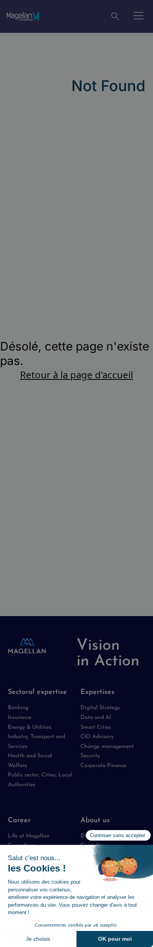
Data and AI (95, 718)
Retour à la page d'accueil (76, 374)
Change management (107, 746)
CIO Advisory (97, 737)
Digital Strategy (100, 708)
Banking (18, 708)
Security (90, 756)
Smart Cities (95, 727)
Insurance (19, 718)
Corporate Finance (103, 766)
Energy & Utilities (29, 727)
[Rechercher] (115, 16)
